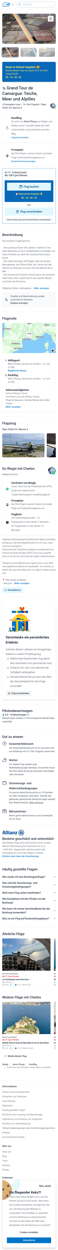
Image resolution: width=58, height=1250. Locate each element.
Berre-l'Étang (18, 1064)
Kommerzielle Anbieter (13, 1137)
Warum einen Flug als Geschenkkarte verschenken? (29, 219)
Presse (5, 1169)
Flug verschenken (31, 211)
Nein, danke (45, 1186)
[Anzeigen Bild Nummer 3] (47, 52)
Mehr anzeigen (41, 288)
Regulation (7, 1105)
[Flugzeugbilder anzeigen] (23, 445)
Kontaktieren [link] (14, 590)
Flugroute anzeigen (20, 137)
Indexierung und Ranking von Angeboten (22, 1119)
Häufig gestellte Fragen (13, 1110)
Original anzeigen (19, 303)
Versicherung (8, 1101)
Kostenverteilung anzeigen (23, 161)
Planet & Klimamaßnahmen (16, 1092)
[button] (30, 334)
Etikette (6, 1132)
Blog (4, 1156)
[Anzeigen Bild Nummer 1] (10, 52)
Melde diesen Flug (17, 1056)
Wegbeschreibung (17, 370)
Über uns (6, 1151)
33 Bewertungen (19, 172)
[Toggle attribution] (52, 350)
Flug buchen (31, 186)
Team (5, 1160)
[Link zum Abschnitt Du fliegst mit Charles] (53, 107)
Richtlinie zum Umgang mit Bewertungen (22, 1114)
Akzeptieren (29, 1240)
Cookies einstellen (29, 1232)
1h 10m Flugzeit (31, 104)
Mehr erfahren (36, 802)
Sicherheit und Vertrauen (14, 1096)
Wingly (5, 1064)
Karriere (6, 1165)
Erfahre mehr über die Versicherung (20, 856)
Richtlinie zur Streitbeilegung (16, 1123)
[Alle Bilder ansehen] (29, 29)
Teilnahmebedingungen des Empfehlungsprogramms (28, 1128)
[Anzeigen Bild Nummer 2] (29, 52)
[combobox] (36, 4)
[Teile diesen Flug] (50, 19)
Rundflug (33, 1064)
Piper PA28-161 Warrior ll (15, 429)
